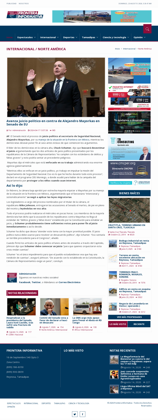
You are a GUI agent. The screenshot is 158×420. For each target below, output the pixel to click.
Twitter (36, 282)
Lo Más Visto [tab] (118, 324)
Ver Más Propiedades (129, 317)
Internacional (48, 37)
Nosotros (24, 3)
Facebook (24, 282)
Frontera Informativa (25, 14)
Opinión (138, 37)
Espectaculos (25, 37)
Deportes (69, 37)
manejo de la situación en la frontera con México (63, 139)
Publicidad (12, 3)
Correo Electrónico (70, 282)
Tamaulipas (89, 37)
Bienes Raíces (129, 193)
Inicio (9, 37)
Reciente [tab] (139, 324)
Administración (27, 273)
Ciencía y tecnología (115, 37)
